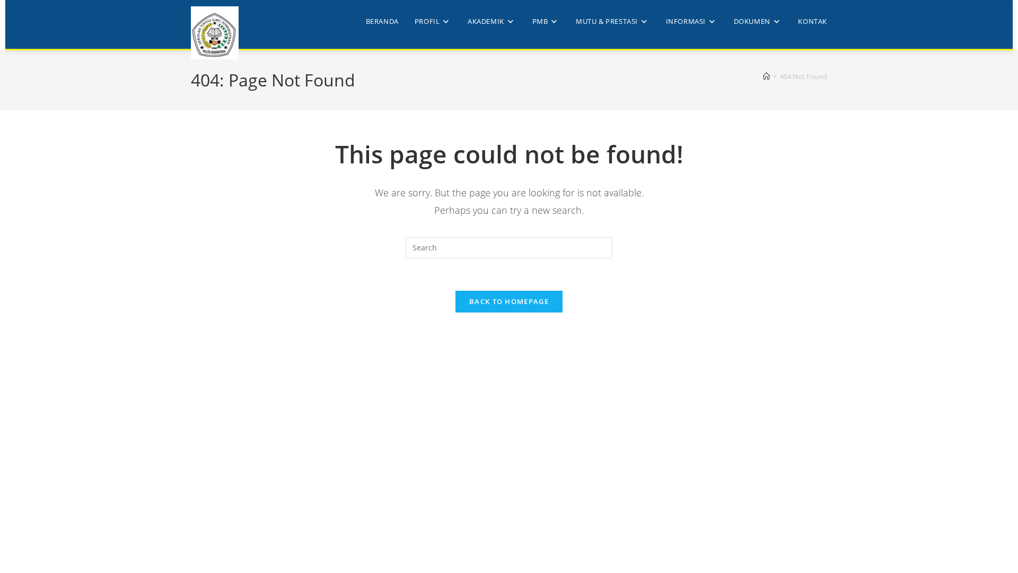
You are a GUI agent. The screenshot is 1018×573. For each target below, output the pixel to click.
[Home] (766, 76)
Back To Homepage (509, 301)
